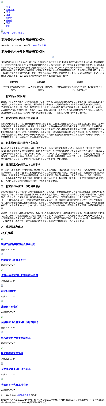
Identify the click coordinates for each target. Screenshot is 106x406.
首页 (8, 7)
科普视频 (10, 10)
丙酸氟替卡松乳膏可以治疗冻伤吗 (19, 322)
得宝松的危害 (8, 291)
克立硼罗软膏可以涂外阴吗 (16, 369)
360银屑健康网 (39, 45)
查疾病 (9, 18)
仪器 (8, 15)
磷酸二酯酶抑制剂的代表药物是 (18, 244)
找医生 (9, 20)
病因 (8, 26)
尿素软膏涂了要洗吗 (12, 353)
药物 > (21, 33)
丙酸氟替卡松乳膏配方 (13, 260)
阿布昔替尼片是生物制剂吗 (16, 338)
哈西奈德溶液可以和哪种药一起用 (19, 275)
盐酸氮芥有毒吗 (9, 306)
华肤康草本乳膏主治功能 (14, 384)
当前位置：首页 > (9, 33)
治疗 (8, 23)
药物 (8, 12)
